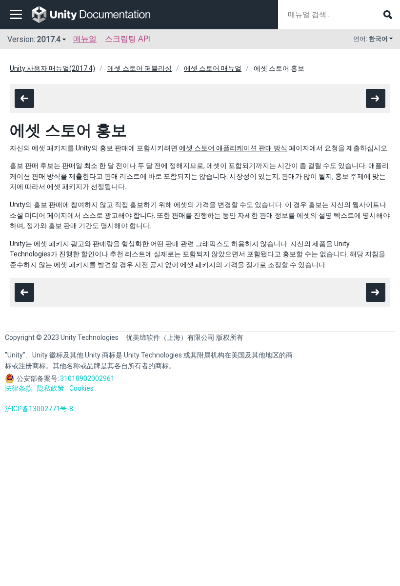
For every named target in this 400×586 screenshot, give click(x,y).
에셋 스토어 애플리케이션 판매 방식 (233, 148)
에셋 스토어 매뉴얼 (212, 68)
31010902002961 (87, 378)
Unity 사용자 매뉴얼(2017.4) (52, 68)
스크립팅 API (128, 39)
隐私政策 (50, 388)
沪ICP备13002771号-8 (39, 409)
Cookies (81, 388)
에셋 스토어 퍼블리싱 (139, 68)
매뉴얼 (85, 39)
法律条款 (18, 388)
